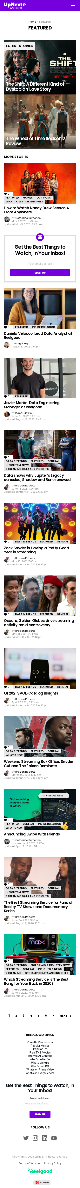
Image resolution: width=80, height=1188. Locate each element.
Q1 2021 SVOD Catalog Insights (31, 693)
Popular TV (40, 1049)
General (53, 461)
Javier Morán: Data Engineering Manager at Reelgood (32, 405)
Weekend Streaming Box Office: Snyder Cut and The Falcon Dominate (38, 763)
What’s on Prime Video (40, 1069)
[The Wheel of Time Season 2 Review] (40, 121)
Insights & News (18, 465)
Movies (28, 197)
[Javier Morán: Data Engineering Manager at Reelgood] (40, 378)
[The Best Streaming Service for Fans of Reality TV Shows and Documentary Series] (40, 877)
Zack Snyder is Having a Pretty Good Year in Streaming (36, 550)
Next (63, 1016)
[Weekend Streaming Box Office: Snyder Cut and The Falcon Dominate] (40, 736)
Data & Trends (16, 461)
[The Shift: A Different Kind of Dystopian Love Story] (40, 67)
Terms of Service (29, 1163)
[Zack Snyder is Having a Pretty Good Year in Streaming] (40, 523)
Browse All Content (40, 1055)
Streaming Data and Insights (27, 469)
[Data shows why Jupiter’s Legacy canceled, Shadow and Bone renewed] (40, 450)
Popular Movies (40, 1045)
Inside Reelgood (43, 327)
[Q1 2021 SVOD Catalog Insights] (40, 668)
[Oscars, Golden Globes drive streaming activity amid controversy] (40, 595)
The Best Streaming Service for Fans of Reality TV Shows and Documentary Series (38, 907)
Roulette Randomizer (40, 1042)
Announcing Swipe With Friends (32, 834)
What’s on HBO (40, 1066)
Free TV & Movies (40, 1052)
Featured (12, 197)
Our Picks (44, 197)
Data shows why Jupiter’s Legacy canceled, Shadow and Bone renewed (37, 477)
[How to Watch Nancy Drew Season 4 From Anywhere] (40, 183)
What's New (14, 755)
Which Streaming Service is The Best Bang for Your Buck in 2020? (36, 981)
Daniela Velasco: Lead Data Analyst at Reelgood (38, 335)
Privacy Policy (52, 1163)
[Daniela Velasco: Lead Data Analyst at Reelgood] (40, 308)
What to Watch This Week (24, 201)
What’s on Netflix (40, 1059)
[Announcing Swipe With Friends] (40, 809)
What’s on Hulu (40, 1062)
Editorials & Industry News (50, 965)
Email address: (40, 1098)
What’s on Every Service (40, 1073)
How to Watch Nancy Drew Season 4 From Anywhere (36, 210)
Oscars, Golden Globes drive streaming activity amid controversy (39, 622)
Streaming (13, 973)
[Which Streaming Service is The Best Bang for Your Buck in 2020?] (40, 954)
